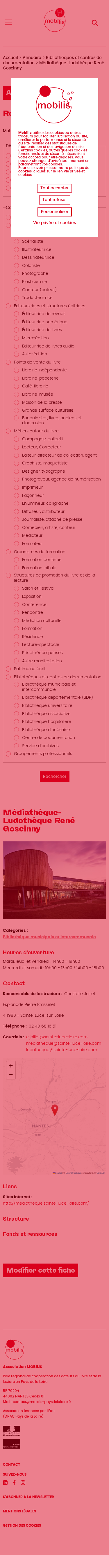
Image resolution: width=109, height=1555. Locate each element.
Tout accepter (54, 188)
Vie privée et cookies (54, 223)
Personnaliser (54, 212)
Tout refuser (54, 200)
